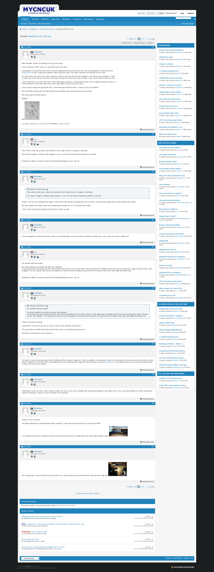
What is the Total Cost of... (168, 134)
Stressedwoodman (181, 275)
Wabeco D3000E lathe (167, 323)
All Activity (24, 24)
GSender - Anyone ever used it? (170, 85)
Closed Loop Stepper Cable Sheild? (171, 234)
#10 (152, 446)
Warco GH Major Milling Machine (170, 330)
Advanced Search (188, 24)
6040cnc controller (165, 265)
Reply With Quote (148, 129)
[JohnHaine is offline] (25, 351)
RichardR (178, 268)
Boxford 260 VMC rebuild (168, 161)
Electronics (55, 19)
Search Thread (139, 43)
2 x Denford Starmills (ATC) (168, 71)
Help (182, 13)
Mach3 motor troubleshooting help (171, 50)
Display (149, 43)
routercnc (179, 94)
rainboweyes (177, 367)
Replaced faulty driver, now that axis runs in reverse (42, 516)
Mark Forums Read (43, 24)
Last (151, 39)
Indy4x (178, 136)
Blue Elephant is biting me (168, 209)
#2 (153, 134)
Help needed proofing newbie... (170, 200)
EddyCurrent (180, 243)
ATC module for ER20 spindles (170, 148)
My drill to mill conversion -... (169, 106)
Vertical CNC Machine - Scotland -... (171, 316)
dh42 (178, 196)
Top (191, 558)
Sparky (177, 73)
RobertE (175, 360)
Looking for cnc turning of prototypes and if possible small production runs (55, 524)
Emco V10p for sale (39, 532)
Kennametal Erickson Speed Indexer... (172, 351)
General (35, 19)
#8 (153, 374)
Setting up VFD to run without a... (170, 272)
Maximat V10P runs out (39, 36)
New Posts (32, 24)
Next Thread (94, 493)
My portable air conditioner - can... (171, 127)
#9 (153, 403)
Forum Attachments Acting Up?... (171, 193)
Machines (45, 19)
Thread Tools (126, 43)
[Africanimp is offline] (25, 54)
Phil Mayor (179, 236)
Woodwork (77, 19)
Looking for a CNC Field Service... (171, 378)
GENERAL (33, 29)
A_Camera (179, 101)
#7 (153, 344)
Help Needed (163, 241)
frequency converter (166, 64)
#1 (153, 47)
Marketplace (88, 19)
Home (25, 19)
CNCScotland (177, 318)
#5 (153, 247)
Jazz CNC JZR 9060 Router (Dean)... (172, 358)
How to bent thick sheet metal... (170, 99)
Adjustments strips (166, 57)
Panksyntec (176, 388)
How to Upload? (164, 184)
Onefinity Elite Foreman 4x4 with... (171, 78)
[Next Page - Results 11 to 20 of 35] (147, 39)
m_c (177, 211)
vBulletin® (28, 566)
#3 (153, 172)
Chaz (174, 346)
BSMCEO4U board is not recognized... (172, 257)
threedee (178, 52)
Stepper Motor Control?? (167, 216)
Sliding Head (180, 227)
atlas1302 (178, 59)
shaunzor (178, 80)
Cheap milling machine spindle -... (171, 92)
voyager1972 (180, 178)
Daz (177, 150)
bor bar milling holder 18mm (169, 113)
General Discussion (47, 29)
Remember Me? (171, 13)
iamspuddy (179, 298)
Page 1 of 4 (133, 39)
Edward (175, 325)
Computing (100, 19)
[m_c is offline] (25, 141)
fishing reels (26, 73)
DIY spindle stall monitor (167, 154)
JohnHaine (179, 87)
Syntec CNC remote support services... (173, 385)
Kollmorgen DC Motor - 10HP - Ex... (171, 344)
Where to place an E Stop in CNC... (171, 288)
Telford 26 (176, 381)
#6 (153, 288)
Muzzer (177, 122)
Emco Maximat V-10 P (30, 539)
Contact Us (169, 558)
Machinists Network (182, 567)
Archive (186, 558)
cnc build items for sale (167, 295)
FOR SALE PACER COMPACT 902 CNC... (173, 365)
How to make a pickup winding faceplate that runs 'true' (43, 547)
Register (191, 13)
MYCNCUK (179, 558)
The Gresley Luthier (182, 203)
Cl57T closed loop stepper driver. (170, 120)
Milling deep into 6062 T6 (167, 250)
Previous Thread (82, 493)
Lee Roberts (180, 187)
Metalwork (66, 19)
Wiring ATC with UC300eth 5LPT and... (172, 176)
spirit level (110, 362)
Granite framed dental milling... (170, 225)
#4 (153, 220)
